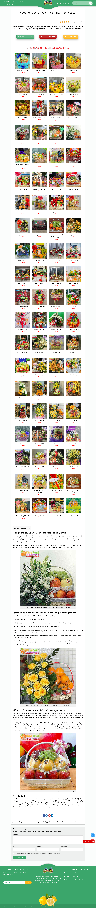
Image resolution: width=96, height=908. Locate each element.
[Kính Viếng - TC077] (73, 342)
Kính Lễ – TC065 (73, 421)
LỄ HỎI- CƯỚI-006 (56, 260)
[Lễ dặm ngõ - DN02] (39, 320)
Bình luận (15, 834)
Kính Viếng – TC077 (73, 352)
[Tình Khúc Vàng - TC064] (39, 132)
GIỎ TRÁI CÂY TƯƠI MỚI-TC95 (22, 515)
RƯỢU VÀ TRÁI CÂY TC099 (22, 212)
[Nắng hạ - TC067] (73, 225)
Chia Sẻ (59, 3)
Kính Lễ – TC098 (39, 398)
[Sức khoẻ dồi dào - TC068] (39, 179)
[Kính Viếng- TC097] (56, 342)
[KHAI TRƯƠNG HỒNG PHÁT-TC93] (39, 481)
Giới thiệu (64, 3)
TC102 (73, 165)
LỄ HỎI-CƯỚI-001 (73, 283)
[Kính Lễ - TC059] (22, 434)
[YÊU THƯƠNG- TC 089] (39, 61)
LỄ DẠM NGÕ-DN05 (56, 306)
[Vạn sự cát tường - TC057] (56, 85)
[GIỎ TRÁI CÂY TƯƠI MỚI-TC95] (22, 505)
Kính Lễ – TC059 (23, 443)
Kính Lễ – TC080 (56, 421)
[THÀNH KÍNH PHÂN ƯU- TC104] (22, 155)
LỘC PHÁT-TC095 (39, 260)
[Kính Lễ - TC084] (39, 411)
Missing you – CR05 (23, 260)
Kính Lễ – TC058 (39, 443)
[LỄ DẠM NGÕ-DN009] (73, 320)
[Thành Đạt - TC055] (39, 155)
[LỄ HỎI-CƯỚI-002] (56, 274)
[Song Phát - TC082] (56, 179)
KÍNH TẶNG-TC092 (23, 375)
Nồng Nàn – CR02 (39, 235)
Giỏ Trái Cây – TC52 (56, 515)
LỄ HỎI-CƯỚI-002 (56, 283)
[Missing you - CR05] (22, 251)
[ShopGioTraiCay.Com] (48, 3)
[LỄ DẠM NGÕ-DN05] (56, 297)
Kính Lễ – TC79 (56, 375)
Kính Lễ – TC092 (23, 421)
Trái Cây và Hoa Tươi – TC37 (56, 118)
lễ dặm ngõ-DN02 (22, 329)
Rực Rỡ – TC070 (56, 212)
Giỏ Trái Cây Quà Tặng (9, 1)
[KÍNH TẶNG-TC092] (22, 365)
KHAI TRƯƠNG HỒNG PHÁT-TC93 (39, 491)
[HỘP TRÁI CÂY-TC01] (56, 481)
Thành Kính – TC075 (73, 142)
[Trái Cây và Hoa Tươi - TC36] (73, 108)
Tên (14, 846)
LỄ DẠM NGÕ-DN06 (39, 306)
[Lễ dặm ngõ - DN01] (56, 320)
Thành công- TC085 (56, 165)
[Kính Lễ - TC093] (73, 388)
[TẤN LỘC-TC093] (22, 179)
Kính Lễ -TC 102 (56, 443)
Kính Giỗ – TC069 (56, 466)
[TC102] (73, 155)
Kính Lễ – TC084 (39, 421)
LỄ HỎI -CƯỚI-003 (39, 283)
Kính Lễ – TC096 (56, 398)
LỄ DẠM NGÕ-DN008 (22, 352)
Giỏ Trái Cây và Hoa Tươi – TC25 (73, 491)
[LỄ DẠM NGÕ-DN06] (39, 297)
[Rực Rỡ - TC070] (56, 202)
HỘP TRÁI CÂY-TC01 (56, 491)
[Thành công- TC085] (56, 155)
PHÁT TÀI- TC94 (73, 212)
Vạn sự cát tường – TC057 (56, 94)
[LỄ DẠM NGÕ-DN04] (73, 297)
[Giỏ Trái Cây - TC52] (56, 505)
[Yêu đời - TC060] (22, 85)
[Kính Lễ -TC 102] (56, 434)
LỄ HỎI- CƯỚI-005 (73, 260)
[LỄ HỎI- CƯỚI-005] (73, 251)
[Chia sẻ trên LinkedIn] (52, 815)
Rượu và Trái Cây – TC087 (39, 212)
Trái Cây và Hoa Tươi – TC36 (73, 118)
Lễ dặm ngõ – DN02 (39, 329)
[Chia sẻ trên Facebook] (44, 815)
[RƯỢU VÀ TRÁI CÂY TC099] (22, 202)
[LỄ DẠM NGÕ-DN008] (22, 342)
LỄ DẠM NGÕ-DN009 (73, 329)
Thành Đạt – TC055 (39, 165)
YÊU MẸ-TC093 (73, 70)
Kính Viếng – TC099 (40, 352)
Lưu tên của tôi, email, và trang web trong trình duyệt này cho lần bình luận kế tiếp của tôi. (38, 853)
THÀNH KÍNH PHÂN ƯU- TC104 (22, 165)
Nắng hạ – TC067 (73, 235)
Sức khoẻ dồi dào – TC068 (39, 189)
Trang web (64, 846)
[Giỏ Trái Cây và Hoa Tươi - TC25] (73, 481)
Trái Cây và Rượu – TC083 (39, 117)
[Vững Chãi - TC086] (39, 85)
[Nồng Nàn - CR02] (39, 225)
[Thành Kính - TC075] (73, 132)
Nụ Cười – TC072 (22, 235)
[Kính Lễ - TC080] (56, 411)
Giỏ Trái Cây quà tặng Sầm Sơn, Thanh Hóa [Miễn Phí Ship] (65, 822)
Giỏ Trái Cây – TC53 (40, 515)
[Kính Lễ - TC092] (22, 411)
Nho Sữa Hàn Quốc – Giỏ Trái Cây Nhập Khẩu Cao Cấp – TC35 (56, 236)
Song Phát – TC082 (56, 189)
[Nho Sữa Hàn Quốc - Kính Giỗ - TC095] (22, 457)
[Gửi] (90, 3)
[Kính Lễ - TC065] (73, 411)
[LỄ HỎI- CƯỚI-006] (56, 251)
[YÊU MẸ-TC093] (73, 61)
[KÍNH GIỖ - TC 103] (22, 481)
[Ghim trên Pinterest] (49, 815)
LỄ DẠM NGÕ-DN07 (23, 306)
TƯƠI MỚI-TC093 (73, 94)
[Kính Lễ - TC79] (56, 365)
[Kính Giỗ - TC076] (39, 457)
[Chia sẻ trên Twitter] (46, 815)
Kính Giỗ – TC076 (39, 466)
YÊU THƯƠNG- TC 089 (39, 70)
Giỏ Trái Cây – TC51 (73, 515)
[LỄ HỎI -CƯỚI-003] (39, 274)
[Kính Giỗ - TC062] (73, 457)
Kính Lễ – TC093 (73, 398)
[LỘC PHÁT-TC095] (39, 251)
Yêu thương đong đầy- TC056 (56, 71)
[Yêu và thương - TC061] (22, 61)
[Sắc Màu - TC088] (73, 179)
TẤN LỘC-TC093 (22, 189)
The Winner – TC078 (56, 142)
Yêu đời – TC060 (22, 94)
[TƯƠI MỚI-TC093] (73, 85)
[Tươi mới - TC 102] (22, 108)
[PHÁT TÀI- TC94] (73, 202)
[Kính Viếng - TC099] (39, 342)
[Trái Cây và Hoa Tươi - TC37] (56, 108)
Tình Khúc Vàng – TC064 (39, 142)
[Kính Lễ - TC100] (22, 388)
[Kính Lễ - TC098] (39, 388)
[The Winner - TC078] (56, 132)
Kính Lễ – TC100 (23, 398)
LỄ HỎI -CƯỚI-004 (23, 283)
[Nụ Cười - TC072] (22, 225)
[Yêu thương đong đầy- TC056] (56, 61)
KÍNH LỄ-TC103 (73, 375)
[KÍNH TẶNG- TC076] (39, 365)
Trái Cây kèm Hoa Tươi (23, 1)
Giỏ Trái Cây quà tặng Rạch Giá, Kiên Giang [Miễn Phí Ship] (30, 822)
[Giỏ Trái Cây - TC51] (73, 505)
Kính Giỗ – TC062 (73, 466)
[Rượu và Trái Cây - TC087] (39, 202)
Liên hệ (69, 3)
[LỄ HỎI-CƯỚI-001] (73, 274)
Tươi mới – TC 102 (22, 117)
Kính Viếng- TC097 (56, 352)
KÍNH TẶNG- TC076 (40, 375)
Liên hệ (23, 72)
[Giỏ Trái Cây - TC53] (39, 505)
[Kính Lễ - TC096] (56, 388)
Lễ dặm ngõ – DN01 (56, 329)
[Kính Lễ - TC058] (39, 434)
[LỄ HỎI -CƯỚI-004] (22, 274)
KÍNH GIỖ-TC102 (73, 443)
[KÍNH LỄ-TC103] (73, 365)
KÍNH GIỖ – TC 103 (23, 491)
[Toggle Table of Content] (28, 528)
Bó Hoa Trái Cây (9, 4)
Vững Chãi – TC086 (39, 94)
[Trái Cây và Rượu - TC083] (39, 108)
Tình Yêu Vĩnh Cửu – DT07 (22, 142)
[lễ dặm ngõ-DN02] (22, 320)
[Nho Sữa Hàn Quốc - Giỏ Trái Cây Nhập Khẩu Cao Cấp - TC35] (56, 225)
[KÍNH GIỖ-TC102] (73, 434)
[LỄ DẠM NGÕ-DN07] (22, 297)
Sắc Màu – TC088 (73, 189)
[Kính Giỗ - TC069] (56, 457)
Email (39, 846)
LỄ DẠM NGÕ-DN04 (73, 306)
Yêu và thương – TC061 (22, 70)
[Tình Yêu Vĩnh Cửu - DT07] (22, 132)
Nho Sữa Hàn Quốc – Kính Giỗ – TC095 (22, 467)
